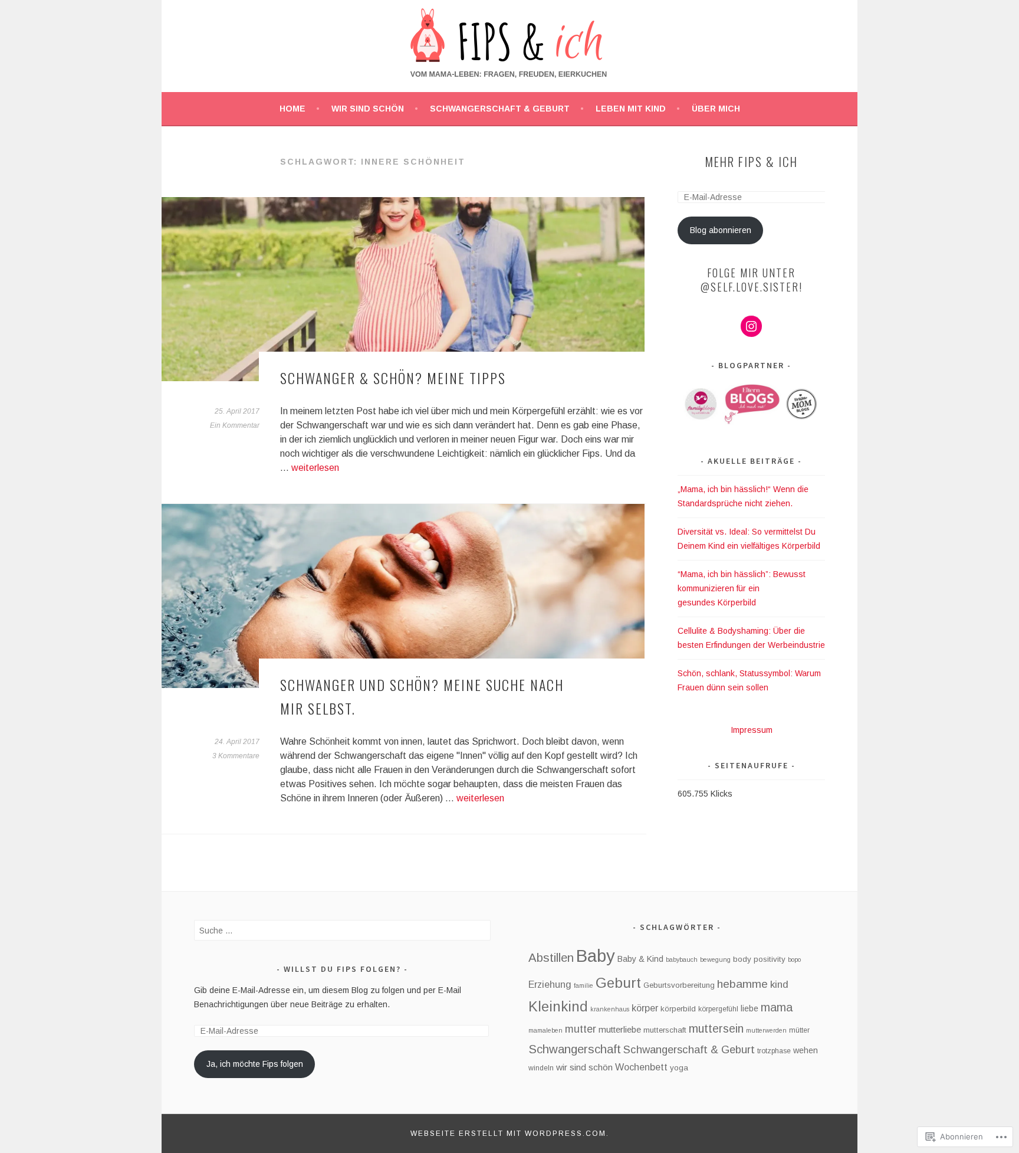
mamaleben (545, 1030)
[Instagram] (751, 326)
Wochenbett (641, 1067)
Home (292, 108)
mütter (799, 1030)
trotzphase (774, 1051)
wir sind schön (584, 1067)
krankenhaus (609, 1009)
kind (779, 984)
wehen (805, 1050)
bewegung (715, 959)
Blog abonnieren (720, 230)
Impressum (752, 730)
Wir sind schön (367, 108)
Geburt (618, 983)
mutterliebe (620, 1029)
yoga (679, 1067)
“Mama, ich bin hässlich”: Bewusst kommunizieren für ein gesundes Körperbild (742, 588)
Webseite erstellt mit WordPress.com (508, 1133)
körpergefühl (718, 1009)
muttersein (716, 1028)
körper (645, 1008)
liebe (749, 1008)
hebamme (742, 984)
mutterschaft (664, 1030)
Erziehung (549, 984)
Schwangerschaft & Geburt (500, 108)
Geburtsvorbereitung (679, 985)
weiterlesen (315, 468)
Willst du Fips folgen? (342, 969)
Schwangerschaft (574, 1049)
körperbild (678, 1008)
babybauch (682, 959)
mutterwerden (766, 1030)
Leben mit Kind (631, 108)
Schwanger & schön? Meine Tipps (393, 377)
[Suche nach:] (342, 930)
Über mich (716, 108)
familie (583, 985)
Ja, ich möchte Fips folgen (254, 1064)
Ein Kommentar (234, 425)
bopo (794, 959)
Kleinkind (558, 1006)
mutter (580, 1029)
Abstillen (551, 957)
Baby (595, 955)
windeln (541, 1068)
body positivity (759, 959)
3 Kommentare (235, 756)
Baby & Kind (640, 959)
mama (777, 1007)
